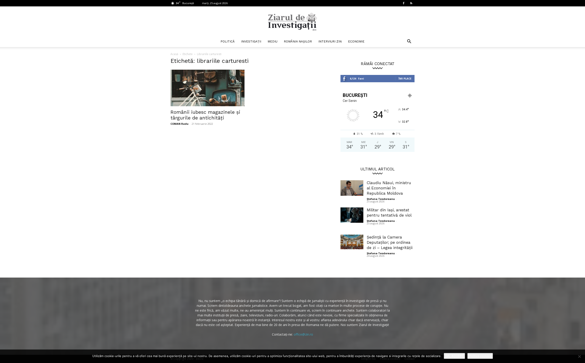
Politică (228, 41)
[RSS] (411, 3)
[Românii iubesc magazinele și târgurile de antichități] (207, 88)
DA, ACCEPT (454, 356)
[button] (409, 42)
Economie (356, 41)
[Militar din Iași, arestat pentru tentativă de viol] (351, 215)
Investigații (251, 41)
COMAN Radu (179, 123)
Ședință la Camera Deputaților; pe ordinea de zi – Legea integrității (389, 242)
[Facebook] (403, 3)
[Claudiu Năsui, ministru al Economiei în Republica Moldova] (351, 188)
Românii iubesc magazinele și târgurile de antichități (205, 115)
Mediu (272, 41)
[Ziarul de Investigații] (292, 21)
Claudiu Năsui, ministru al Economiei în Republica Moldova (389, 188)
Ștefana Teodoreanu (381, 199)
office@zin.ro (303, 334)
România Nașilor (298, 41)
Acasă (174, 54)
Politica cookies (480, 356)
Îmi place (405, 78)
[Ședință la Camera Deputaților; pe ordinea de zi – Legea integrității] (351, 242)
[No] (579, 356)
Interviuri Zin (330, 41)
